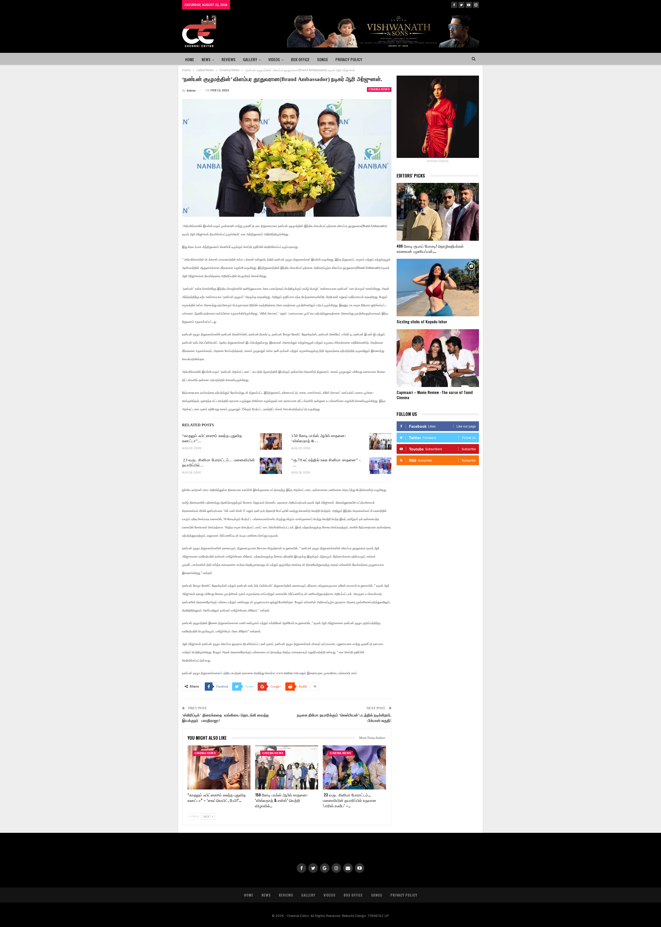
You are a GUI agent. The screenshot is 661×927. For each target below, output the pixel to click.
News (206, 59)
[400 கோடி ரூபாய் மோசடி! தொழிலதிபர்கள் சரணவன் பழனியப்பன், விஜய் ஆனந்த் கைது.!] (438, 212)
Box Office (300, 59)
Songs (322, 59)
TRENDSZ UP (378, 916)
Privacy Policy (348, 59)
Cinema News (379, 89)
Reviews (228, 59)
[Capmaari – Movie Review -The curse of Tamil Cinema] (438, 358)
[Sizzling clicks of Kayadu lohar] (438, 288)
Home (189, 59)
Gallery (250, 59)
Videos (274, 59)
